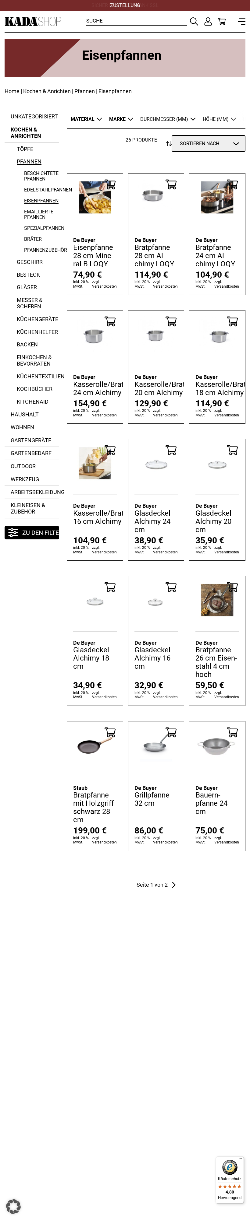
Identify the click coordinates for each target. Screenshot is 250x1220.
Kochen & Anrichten (47, 91)
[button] (13, 1206)
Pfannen (84, 91)
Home (12, 91)
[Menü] (240, 1160)
